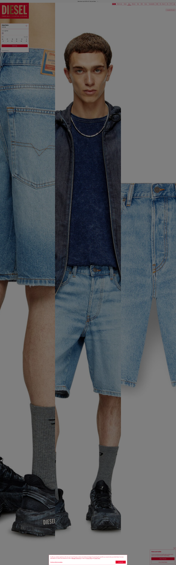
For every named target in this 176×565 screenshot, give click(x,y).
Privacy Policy (89, 558)
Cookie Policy (97, 558)
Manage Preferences (76, 558)
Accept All (120, 562)
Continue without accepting (56, 562)
